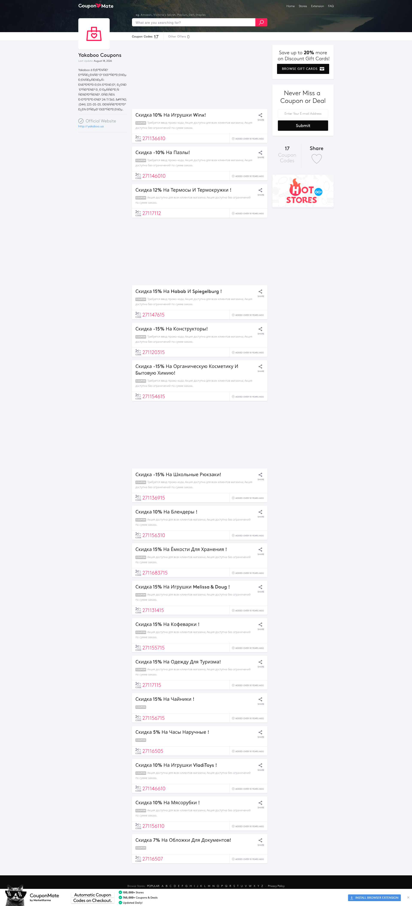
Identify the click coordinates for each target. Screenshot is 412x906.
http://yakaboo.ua (91, 126)
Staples (201, 15)
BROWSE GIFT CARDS (300, 69)
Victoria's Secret (164, 15)
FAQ (331, 6)
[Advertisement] (199, 75)
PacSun (182, 15)
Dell (191, 15)
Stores (303, 6)
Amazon (146, 15)
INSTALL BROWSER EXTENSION (376, 898)
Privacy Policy (276, 886)
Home (290, 6)
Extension (317, 6)
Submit (303, 125)
